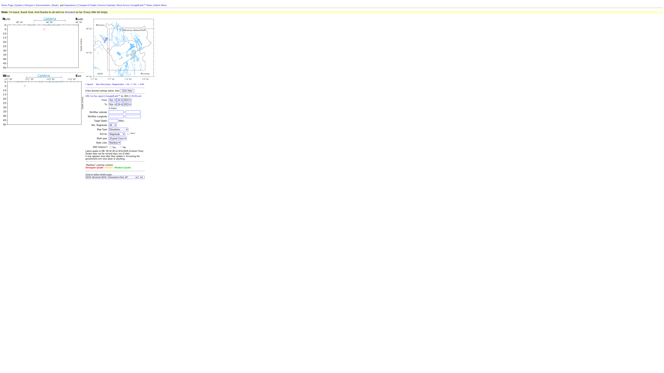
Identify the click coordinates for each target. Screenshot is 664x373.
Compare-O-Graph (87, 5)
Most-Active (123, 5)
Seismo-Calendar (106, 5)
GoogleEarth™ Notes (141, 5)
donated (70, 12)
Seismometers (43, 5)
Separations (70, 5)
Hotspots (29, 5)
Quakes (19, 5)
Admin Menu (160, 5)
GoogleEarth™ (113, 96)
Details (55, 5)
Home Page (7, 5)
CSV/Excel (135, 96)
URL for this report (94, 96)
